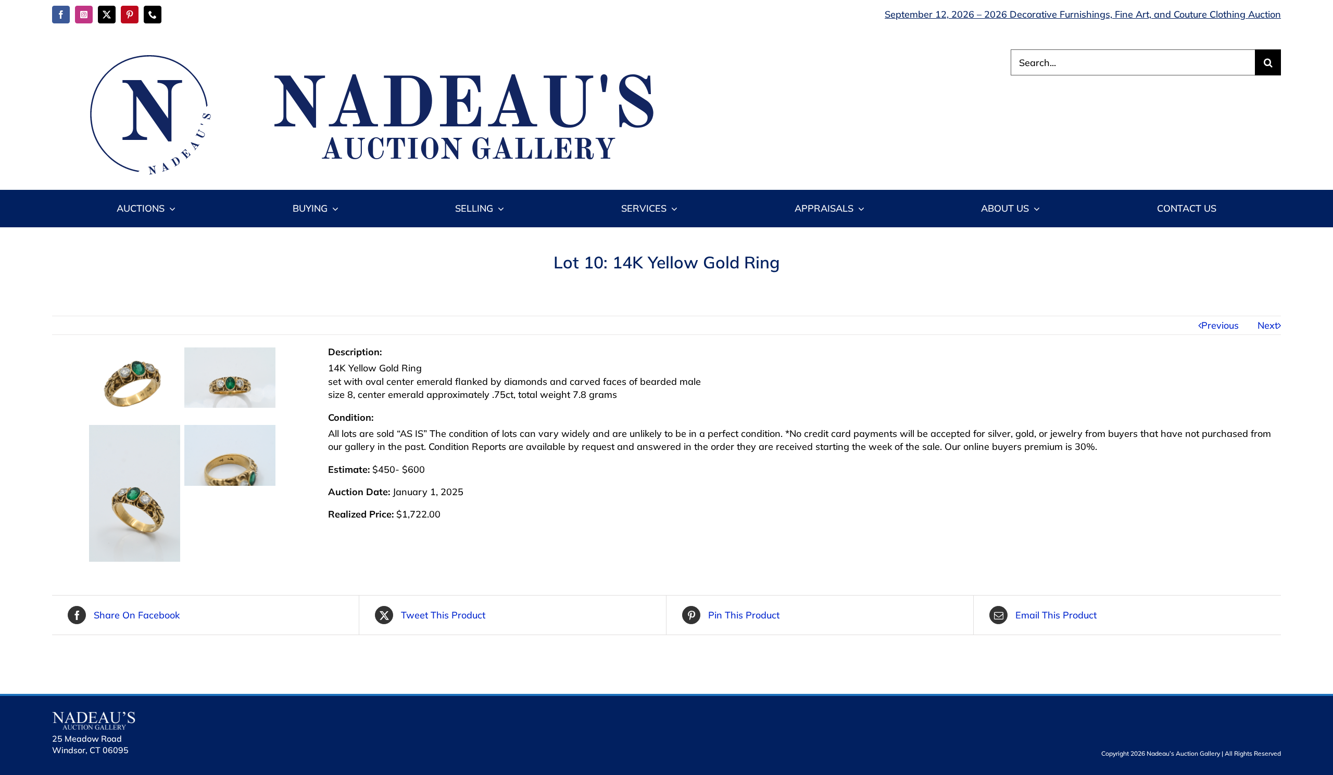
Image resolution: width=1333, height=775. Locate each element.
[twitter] (107, 14)
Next (1267, 325)
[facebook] (61, 14)
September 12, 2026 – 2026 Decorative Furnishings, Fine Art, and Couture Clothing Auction (1083, 14)
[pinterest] (130, 14)
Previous (1220, 325)
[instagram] (84, 14)
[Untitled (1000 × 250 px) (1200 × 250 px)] (364, 54)
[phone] (152, 14)
